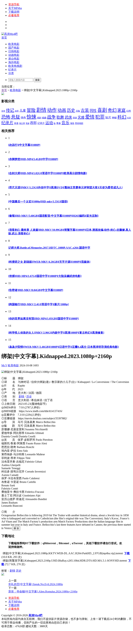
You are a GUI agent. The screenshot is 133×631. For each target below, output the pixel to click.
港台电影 (13, 58)
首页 (4, 37)
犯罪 (100, 116)
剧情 (41, 110)
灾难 (81, 117)
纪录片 (12, 69)
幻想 (128, 111)
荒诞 (27, 123)
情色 (23, 117)
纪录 (129, 118)
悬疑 (15, 116)
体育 (17, 111)
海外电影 (13, 62)
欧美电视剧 (15, 65)
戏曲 (44, 118)
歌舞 (60, 117)
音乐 (65, 123)
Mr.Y (4, 365)
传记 (10, 110)
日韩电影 (13, 51)
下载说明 (13, 11)
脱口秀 (22, 123)
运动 (49, 123)
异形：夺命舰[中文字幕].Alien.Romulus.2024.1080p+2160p (42, 591)
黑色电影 (79, 123)
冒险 (31, 110)
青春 (58, 123)
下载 (127, 553)
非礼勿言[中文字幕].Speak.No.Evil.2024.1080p (35, 584)
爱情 (90, 116)
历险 (78, 111)
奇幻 (112, 110)
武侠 (68, 117)
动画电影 (13, 54)
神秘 (114, 117)
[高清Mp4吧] (9, 33)
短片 (108, 117)
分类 (11, 73)
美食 (16, 123)
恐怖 (5, 116)
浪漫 (75, 118)
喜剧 (102, 110)
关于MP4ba (15, 8)
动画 (61, 110)
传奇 (3, 111)
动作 (52, 110)
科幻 (121, 116)
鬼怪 (72, 123)
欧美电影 (13, 44)
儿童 (22, 110)
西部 (33, 123)
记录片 (41, 123)
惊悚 (31, 116)
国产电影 (13, 47)
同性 (93, 110)
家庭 (121, 110)
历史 (71, 110)
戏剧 (39, 118)
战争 (51, 117)
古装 (85, 110)
